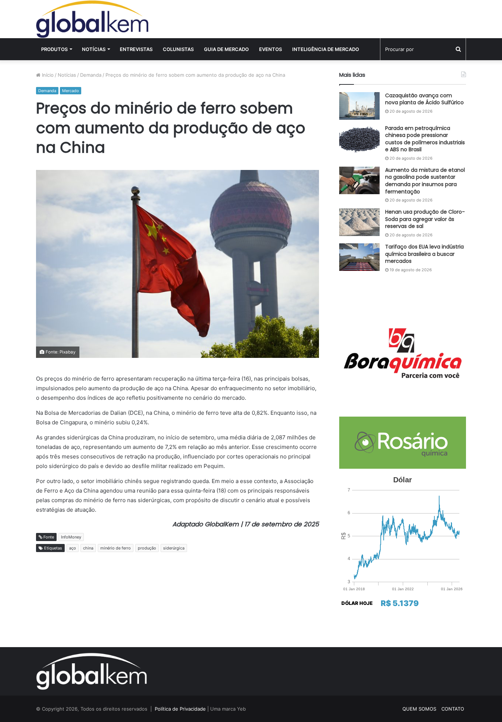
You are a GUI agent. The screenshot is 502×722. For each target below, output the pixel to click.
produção (147, 548)
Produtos (54, 49)
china (88, 548)
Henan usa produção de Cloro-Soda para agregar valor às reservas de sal (425, 219)
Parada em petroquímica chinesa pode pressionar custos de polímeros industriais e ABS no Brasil (425, 138)
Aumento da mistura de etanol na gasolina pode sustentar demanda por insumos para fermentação (425, 180)
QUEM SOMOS (419, 709)
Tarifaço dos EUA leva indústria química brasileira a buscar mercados (424, 254)
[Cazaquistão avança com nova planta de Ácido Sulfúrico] (359, 106)
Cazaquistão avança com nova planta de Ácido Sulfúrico (424, 99)
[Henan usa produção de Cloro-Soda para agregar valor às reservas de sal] (359, 222)
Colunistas (178, 49)
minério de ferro (115, 548)
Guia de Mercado (226, 49)
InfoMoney (71, 537)
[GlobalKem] (92, 19)
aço (72, 548)
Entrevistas (136, 49)
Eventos (270, 49)
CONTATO (452, 709)
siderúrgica (173, 548)
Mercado (70, 90)
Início (47, 75)
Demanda (90, 75)
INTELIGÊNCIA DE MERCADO (325, 49)
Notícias (93, 49)
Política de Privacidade (180, 709)
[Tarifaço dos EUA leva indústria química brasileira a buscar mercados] (359, 257)
